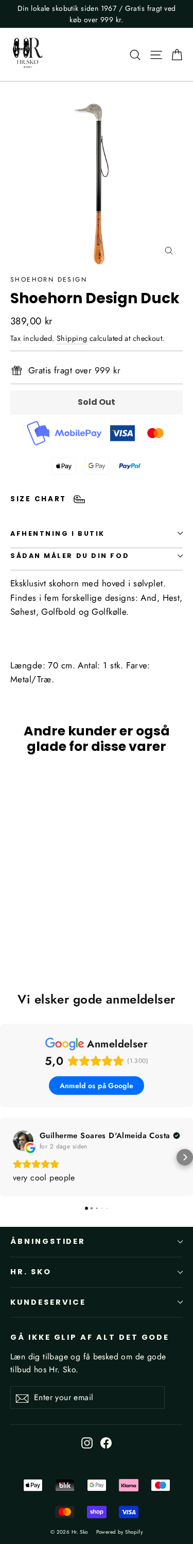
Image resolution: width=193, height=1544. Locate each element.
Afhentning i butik (57, 533)
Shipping (72, 338)
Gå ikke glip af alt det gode (89, 1337)
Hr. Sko (30, 1272)
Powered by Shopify (119, 1532)
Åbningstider (47, 1241)
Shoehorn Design (48, 279)
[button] (8, 1157)
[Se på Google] (23, 1140)
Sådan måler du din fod (69, 555)
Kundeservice (48, 1302)
